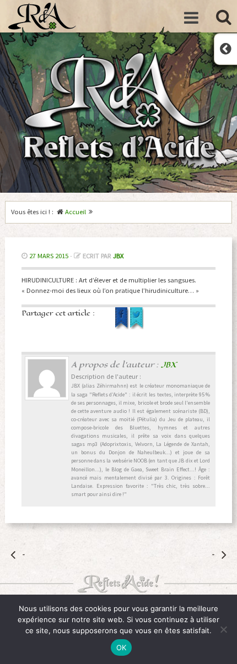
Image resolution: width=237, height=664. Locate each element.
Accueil (75, 212)
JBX (118, 256)
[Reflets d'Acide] (42, 16)
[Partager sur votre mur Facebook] (122, 327)
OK (121, 647)
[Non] (223, 629)
